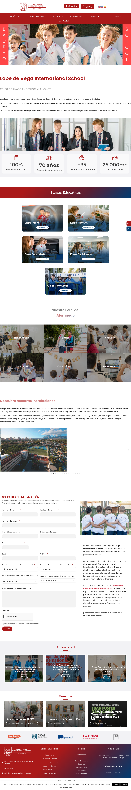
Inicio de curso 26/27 (20, 719)
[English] (99, 6)
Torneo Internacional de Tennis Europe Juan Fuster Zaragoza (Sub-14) (107, 715)
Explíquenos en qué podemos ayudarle (16, 588)
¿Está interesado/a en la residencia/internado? (20, 576)
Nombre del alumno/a (11, 521)
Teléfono (44, 554)
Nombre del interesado (11, 510)
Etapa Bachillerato (49, 766)
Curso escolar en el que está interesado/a (56, 565)
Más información (65, 787)
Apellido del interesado (49, 510)
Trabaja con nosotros (113, 773)
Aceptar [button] (116, 784)
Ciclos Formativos (49, 773)
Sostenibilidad (81, 773)
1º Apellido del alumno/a (11, 532)
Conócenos (15, 16)
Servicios (115, 16)
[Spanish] (105, 6)
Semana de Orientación (64, 719)
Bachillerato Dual (49, 770)
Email (4, 554)
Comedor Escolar (81, 761)
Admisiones (96, 16)
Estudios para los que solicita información (18, 565)
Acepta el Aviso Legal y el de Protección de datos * (22, 624)
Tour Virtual (81, 770)
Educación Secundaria (49, 762)
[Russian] (102, 6)
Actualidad (64, 21)
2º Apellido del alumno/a (49, 532)
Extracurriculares (82, 767)
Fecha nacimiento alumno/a (13, 543)
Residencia (58, 16)
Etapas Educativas (36, 16)
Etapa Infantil (49, 755)
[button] (2, 450)
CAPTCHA (5, 610)
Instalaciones (76, 16)
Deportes (81, 764)
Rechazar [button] (124, 784)
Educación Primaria (49, 759)
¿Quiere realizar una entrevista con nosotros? (58, 576)
